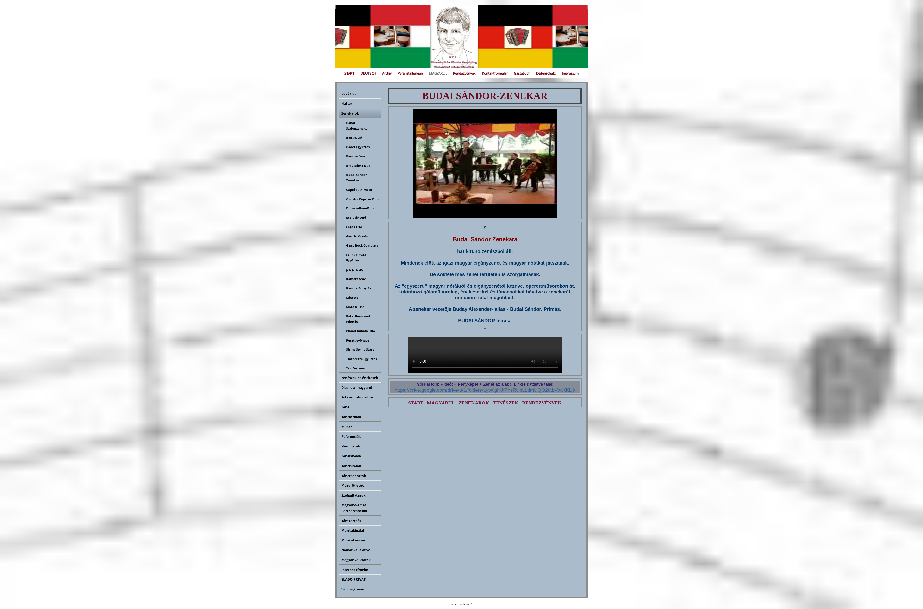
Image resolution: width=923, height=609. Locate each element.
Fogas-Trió (354, 227)
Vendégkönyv (352, 589)
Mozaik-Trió (355, 307)
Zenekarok (350, 113)
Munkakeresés (353, 540)
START (349, 73)
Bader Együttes (358, 147)
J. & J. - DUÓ (354, 269)
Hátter (346, 103)
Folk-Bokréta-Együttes (356, 257)
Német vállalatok (355, 550)
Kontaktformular (495, 73)
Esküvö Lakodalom (357, 397)
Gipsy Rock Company (362, 245)
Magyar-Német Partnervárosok (354, 508)
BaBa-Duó (354, 137)
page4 (469, 604)
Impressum (570, 73)
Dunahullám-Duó (360, 208)
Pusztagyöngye (357, 340)
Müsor (346, 426)
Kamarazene (356, 279)
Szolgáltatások (353, 495)
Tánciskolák (351, 466)
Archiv (387, 73)
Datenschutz (546, 73)
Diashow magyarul (356, 387)
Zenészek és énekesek (359, 377)
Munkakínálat (352, 530)
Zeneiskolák (351, 456)
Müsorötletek (352, 485)
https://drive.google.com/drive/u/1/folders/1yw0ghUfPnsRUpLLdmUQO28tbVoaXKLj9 (485, 390)
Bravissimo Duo (358, 165)
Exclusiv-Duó (356, 217)
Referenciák (351, 436)
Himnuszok (350, 446)
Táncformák (351, 417)
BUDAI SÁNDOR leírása (485, 320)
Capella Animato (359, 189)
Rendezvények (464, 73)
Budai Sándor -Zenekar (357, 177)
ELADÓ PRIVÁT (353, 579)
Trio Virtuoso (356, 368)
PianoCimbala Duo (360, 331)
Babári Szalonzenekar (357, 125)
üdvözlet (348, 93)
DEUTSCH (368, 73)
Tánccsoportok (353, 475)
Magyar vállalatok (356, 560)
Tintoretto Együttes (361, 359)
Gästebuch (522, 73)
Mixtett (352, 297)
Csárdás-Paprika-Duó (362, 199)
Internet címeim (354, 569)
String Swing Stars (360, 349)
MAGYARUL (438, 73)
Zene (345, 407)
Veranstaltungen (410, 73)
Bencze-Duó (355, 156)
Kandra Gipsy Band (360, 288)
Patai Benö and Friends (358, 319)
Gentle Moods (357, 236)
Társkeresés (351, 520)
